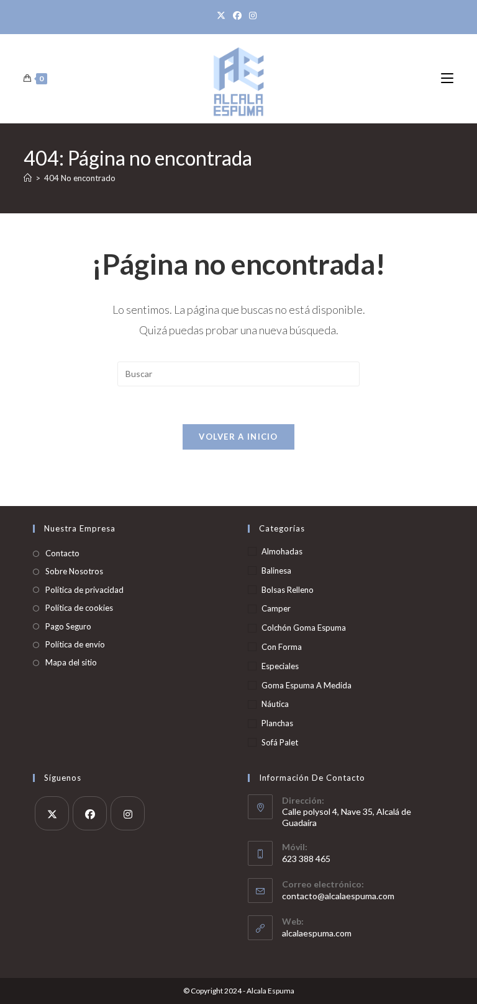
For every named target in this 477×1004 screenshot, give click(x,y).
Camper (276, 608)
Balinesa (276, 570)
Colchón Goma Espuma (303, 628)
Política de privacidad (84, 590)
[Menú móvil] (447, 78)
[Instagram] (252, 15)
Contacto (62, 553)
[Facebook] (237, 15)
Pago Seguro (68, 626)
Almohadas (281, 551)
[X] (223, 15)
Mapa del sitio (71, 662)
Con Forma (281, 647)
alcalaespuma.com (317, 933)
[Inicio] (28, 178)
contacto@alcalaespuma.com (338, 896)
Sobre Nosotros (74, 571)
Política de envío (75, 644)
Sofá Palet (279, 742)
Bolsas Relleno (287, 590)
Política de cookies (79, 608)
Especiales (280, 666)
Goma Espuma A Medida (306, 685)
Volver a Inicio (238, 437)
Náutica (275, 704)
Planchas (277, 723)
